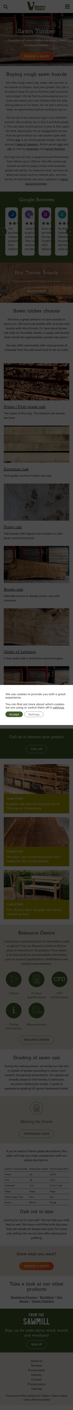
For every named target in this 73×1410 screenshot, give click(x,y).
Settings (34, 714)
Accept (14, 714)
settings (58, 707)
